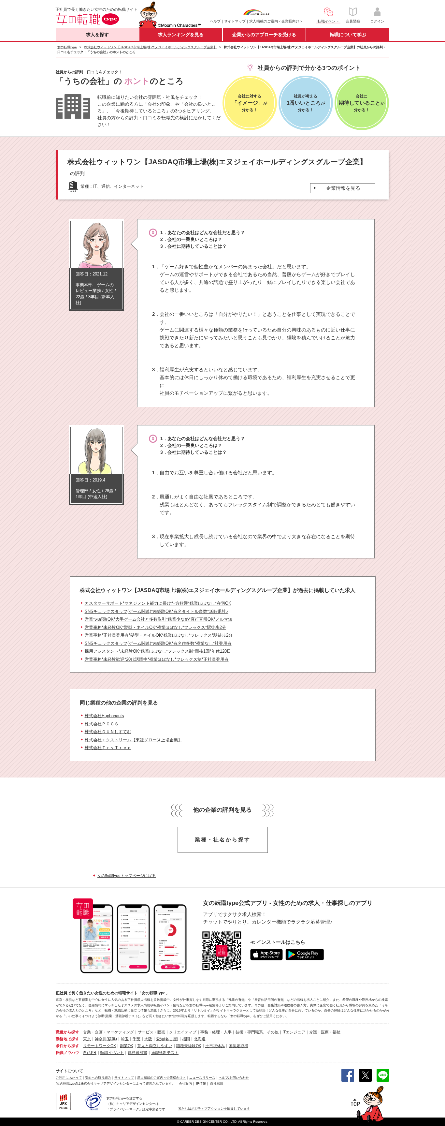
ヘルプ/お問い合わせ (234, 1077)
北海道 (200, 1039)
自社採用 (216, 1083)
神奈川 (101, 1039)
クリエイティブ (182, 1032)
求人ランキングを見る (181, 34)
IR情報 (201, 1083)
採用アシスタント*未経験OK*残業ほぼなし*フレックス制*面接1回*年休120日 (158, 651)
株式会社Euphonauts (104, 715)
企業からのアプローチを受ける (264, 34)
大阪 (148, 1039)
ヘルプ (215, 21)
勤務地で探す (67, 1039)
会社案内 (185, 1083)
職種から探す (67, 1032)
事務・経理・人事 (216, 1032)
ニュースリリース (202, 1077)
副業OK (126, 1046)
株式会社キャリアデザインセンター (106, 1083)
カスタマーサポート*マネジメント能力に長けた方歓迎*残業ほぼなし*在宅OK (158, 603)
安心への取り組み (98, 1077)
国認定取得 (238, 1046)
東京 (87, 1039)
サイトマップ (235, 21)
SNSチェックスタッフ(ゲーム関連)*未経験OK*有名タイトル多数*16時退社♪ (156, 611)
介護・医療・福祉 (324, 1032)
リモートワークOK (99, 1046)
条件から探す (67, 1046)
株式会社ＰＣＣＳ (102, 723)
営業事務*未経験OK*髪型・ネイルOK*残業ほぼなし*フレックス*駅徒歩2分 (155, 627)
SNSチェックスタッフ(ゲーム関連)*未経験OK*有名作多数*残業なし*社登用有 (158, 643)
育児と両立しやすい (154, 1046)
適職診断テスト (165, 1053)
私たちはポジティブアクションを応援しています (214, 1108)
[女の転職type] (66, 1083)
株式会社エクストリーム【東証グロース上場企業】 (133, 739)
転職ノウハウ (67, 1053)
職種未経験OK (188, 1046)
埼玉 (125, 1039)
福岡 (186, 1039)
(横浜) (112, 1039)
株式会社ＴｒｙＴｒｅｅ (108, 747)
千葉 (136, 1039)
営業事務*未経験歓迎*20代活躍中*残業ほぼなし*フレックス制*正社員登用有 (157, 659)
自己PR (89, 1053)
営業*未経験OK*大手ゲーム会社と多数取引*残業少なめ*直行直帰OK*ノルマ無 (158, 619)
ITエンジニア (293, 1032)
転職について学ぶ (348, 34)
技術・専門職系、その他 (257, 1032)
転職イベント (112, 1053)
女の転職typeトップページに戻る (126, 875)
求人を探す (97, 34)
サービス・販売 (151, 1032)
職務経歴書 (137, 1053)
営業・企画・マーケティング (108, 1032)
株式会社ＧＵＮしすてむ (108, 731)
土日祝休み (215, 1046)
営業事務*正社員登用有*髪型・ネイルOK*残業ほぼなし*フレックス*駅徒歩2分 (159, 635)
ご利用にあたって (69, 1077)
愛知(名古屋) (167, 1039)
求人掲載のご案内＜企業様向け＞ (276, 21)
